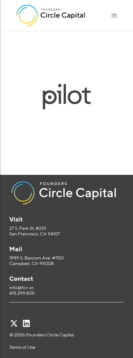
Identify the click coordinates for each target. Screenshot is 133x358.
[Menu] (114, 15)
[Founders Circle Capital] (56, 15)
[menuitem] (114, 15)
